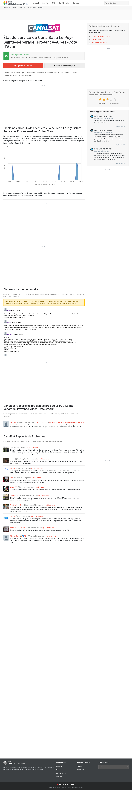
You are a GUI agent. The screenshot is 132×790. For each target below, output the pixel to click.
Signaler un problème (25, 66)
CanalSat (22, 7)
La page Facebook (98, 39)
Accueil (36, 3)
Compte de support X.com (101, 36)
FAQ (53, 3)
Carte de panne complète (65, 66)
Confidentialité (64, 3)
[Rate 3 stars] (108, 99)
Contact (76, 3)
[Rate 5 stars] (115, 99)
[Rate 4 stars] (111, 99)
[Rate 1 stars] (100, 99)
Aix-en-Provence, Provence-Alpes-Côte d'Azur (66, 422)
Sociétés (45, 3)
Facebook (80, 770)
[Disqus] (44, 331)
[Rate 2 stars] (104, 99)
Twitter (79, 766)
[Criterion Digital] (66, 784)
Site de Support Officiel (99, 42)
